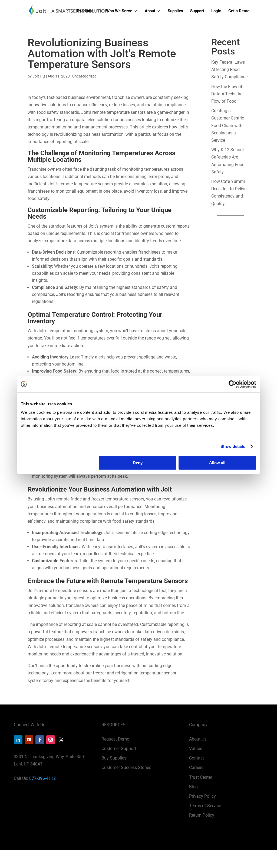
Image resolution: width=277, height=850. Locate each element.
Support (197, 11)
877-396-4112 (42, 778)
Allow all (217, 462)
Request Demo (115, 739)
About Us (197, 739)
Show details (232, 446)
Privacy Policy (202, 796)
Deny (138, 462)
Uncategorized (84, 76)
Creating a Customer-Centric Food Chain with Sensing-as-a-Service (227, 125)
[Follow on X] (61, 739)
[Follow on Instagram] (50, 739)
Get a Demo (238, 11)
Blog (193, 786)
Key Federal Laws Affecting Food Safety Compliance (229, 69)
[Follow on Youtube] (29, 739)
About (150, 11)
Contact (196, 758)
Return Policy (201, 815)
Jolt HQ (38, 76)
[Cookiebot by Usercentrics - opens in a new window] (232, 384)
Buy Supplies (113, 758)
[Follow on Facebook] (39, 739)
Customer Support (118, 748)
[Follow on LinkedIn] (18, 739)
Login (216, 11)
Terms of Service (205, 805)
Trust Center (200, 777)
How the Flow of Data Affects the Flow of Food (226, 94)
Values (195, 748)
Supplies (175, 11)
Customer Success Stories (126, 767)
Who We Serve (119, 11)
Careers (196, 767)
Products (85, 11)
